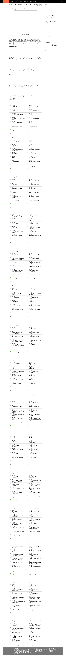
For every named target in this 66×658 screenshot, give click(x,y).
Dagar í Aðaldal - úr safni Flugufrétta (18, 574)
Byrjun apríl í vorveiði (15, 453)
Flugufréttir (14, 192)
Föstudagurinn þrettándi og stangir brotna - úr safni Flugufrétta (17, 469)
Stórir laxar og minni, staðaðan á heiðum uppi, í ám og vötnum (34, 645)
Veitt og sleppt (14, 262)
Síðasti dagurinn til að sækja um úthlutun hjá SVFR (34, 617)
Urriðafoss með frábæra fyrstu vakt (34, 305)
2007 (41, 5)
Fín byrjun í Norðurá (15, 297)
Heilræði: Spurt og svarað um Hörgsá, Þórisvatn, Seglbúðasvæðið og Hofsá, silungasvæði (35, 209)
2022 (18, 4)
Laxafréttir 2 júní (31, 301)
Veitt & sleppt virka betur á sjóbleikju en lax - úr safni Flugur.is (18, 325)
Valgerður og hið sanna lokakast (17, 114)
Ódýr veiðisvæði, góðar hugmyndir (18, 285)
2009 (37, 5)
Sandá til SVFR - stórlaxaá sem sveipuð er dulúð (34, 426)
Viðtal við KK (14, 157)
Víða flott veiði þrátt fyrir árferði (34, 402)
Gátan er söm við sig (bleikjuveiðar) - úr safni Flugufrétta (18, 598)
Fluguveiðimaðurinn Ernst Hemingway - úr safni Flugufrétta (17, 606)
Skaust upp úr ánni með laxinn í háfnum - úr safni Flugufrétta (17, 341)
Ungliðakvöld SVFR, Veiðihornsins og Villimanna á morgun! (18, 582)
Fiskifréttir (30, 141)
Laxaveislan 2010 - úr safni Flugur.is (18, 379)
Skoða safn (47, 47)
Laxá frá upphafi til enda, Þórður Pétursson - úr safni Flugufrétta (34, 508)
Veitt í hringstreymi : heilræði (17, 204)
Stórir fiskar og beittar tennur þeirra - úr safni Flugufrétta (18, 462)
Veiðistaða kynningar (32, 324)
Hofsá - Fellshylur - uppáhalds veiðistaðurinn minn (34, 255)
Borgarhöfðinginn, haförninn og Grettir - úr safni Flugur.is (17, 555)
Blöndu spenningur (15, 301)
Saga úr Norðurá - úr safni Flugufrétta (35, 628)
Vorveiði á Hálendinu (15, 437)
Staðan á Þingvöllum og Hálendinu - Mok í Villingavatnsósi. (18, 278)
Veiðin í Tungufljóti (32, 383)
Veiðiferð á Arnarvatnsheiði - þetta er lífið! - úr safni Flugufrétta (18, 645)
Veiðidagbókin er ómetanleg (33, 176)
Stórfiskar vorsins (32, 422)
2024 (13, 4)
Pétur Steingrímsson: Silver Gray (34, 137)
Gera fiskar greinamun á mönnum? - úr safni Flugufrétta (18, 586)
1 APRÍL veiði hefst (32, 457)
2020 (22, 4)
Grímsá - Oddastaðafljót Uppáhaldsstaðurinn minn (16, 255)
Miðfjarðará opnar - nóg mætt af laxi (35, 266)
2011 (41, 4)
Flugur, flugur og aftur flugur (17, 593)
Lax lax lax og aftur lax (16, 328)
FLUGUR (6, 1)
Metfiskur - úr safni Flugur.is (33, 461)
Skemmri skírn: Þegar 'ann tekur (34, 118)
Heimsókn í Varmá (32, 387)
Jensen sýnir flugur (15, 227)
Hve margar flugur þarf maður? (17, 141)
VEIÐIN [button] (15, 1)
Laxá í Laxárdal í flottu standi (17, 235)
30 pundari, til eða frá (15, 313)
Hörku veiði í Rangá (15, 200)
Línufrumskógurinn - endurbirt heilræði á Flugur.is (34, 271)
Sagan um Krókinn (32, 348)
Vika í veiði (31, 472)
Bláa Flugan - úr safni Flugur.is (34, 468)
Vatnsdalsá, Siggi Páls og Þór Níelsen (18, 102)
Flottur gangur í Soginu (16, 219)
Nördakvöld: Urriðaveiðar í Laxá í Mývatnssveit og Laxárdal (34, 637)
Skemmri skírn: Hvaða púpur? (17, 122)
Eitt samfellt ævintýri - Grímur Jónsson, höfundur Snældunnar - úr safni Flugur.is (18, 411)
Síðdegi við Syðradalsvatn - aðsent (34, 309)
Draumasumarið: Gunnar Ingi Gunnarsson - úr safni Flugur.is (17, 423)
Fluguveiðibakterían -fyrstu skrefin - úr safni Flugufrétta (18, 590)
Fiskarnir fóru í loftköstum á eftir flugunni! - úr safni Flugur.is (34, 485)
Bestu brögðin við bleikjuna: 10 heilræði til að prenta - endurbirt (17, 216)
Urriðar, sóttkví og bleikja (33, 313)
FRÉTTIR (11, 1)
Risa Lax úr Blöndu (32, 211)
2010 (35, 5)
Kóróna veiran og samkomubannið (18, 488)
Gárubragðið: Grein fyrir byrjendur (34, 145)
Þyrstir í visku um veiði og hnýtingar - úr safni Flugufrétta (18, 629)
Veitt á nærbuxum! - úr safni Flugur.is (35, 492)
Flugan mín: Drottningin (33, 172)
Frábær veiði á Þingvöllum (16, 305)
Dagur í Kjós (31, 379)
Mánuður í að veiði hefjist (33, 523)
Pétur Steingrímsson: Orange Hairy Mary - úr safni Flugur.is (18, 251)
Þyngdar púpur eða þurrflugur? (34, 574)
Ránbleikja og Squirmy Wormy (34, 336)
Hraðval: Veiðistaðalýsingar (33, 204)
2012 (39, 4)
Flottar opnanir (31, 250)
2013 (37, 4)
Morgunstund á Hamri (15, 161)
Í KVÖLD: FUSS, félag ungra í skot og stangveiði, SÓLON (35, 528)
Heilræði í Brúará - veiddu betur (34, 192)
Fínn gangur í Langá (32, 153)
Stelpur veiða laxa (15, 110)
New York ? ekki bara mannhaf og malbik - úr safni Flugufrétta (17, 360)
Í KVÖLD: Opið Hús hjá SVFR (34, 511)
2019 (24, 4)
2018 (26, 4)
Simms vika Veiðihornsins (16, 387)
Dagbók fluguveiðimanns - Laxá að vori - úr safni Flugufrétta (35, 563)
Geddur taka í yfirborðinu (16, 441)
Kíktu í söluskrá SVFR (33, 632)
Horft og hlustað (15, 165)
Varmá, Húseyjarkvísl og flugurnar (17, 394)
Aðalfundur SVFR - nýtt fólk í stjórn (18, 527)
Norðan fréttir (14, 402)
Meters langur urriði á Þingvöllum (17, 336)
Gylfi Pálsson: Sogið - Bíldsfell (34, 196)
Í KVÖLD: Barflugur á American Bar (35, 566)
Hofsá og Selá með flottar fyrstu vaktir (35, 235)
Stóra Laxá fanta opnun (16, 239)
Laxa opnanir (14, 266)
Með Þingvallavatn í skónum (17, 106)
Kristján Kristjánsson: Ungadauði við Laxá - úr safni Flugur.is (18, 333)
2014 (35, 4)
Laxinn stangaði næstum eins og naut (35, 496)
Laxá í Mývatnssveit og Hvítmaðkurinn (16, 641)
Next (61, 31)
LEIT (61, 1)
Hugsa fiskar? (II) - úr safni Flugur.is (35, 550)
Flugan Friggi (14, 184)
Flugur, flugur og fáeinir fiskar (34, 110)
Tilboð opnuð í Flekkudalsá (33, 223)
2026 (9, 4)
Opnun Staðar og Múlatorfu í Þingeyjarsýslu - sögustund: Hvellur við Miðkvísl (18, 345)
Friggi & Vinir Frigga (15, 609)
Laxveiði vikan (14, 180)
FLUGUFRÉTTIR (33, 1)
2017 (28, 4)
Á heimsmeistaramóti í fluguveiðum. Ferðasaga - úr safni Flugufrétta (35, 598)
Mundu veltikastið (32, 246)
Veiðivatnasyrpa (54, 45)
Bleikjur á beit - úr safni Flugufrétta (18, 562)
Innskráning (60, 3)
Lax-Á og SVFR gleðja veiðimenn (18, 363)
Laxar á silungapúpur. (32, 157)
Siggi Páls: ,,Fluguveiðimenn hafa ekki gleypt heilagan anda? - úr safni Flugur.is (35, 419)
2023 (15, 4)
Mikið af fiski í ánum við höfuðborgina (33, 216)
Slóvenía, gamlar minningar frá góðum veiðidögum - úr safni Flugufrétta (17, 481)
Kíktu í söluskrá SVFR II (16, 632)
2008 (39, 5)
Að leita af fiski (14, 153)
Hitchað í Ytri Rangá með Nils (34, 406)
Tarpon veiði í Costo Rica (16, 375)
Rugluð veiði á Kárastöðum (16, 383)
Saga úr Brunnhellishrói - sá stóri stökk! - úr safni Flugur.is (17, 504)
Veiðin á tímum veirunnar (33, 453)
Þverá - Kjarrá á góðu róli (33, 278)
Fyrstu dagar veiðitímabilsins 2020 (17, 449)
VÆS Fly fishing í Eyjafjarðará (17, 398)
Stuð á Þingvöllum (32, 344)
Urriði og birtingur (15, 426)
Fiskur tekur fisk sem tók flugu (17, 289)
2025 (11, 4)
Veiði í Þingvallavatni (32, 437)
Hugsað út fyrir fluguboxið (33, 375)
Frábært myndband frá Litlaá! (17, 406)
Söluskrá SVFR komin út (33, 640)
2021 (20, 4)
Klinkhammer (31, 122)
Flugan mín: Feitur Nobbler (16, 223)
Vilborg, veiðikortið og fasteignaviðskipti (32, 103)
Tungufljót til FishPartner (16, 566)
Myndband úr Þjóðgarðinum (33, 398)
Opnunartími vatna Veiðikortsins (17, 457)
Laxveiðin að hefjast (32, 328)
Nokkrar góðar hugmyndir (16, 172)
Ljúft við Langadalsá (32, 289)
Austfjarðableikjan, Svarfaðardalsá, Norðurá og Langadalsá (34, 166)
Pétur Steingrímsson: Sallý (33, 126)
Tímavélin (30, 114)
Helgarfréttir (14, 130)
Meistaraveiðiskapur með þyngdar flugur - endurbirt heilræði (17, 271)
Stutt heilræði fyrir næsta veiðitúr (34, 285)
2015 (32, 4)
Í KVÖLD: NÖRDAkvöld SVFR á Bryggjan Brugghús (18, 547)
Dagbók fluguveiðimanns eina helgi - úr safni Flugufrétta (35, 621)
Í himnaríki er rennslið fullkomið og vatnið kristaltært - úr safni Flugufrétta (35, 625)
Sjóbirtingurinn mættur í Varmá (34, 184)
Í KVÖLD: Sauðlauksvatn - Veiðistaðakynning (16, 524)
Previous (43, 31)
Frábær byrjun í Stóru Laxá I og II (34, 231)
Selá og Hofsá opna (32, 239)
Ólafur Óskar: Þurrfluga (16, 137)
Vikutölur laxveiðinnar (16, 211)
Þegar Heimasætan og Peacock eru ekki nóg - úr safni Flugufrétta (18, 559)
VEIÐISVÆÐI (26, 1)
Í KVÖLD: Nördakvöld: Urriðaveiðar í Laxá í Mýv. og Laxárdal (35, 609)
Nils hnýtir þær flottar (32, 188)
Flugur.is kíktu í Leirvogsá (16, 433)
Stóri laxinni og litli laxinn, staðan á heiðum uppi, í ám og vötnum (18, 259)
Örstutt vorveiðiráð (47, 36)
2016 (30, 4)
